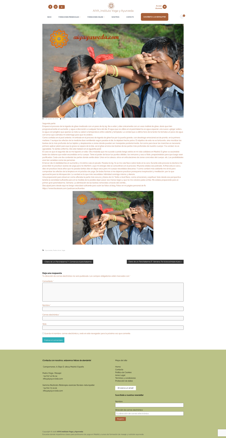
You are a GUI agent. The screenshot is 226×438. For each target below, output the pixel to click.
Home (118, 367)
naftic (64, 119)
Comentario (48, 281)
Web (44, 324)
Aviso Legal (120, 375)
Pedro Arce (57, 250)
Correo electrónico (51, 315)
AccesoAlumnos (158, 7)
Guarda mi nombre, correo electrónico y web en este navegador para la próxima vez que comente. (87, 333)
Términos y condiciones (125, 378)
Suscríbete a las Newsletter (154, 17)
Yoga (63, 250)
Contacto (130, 17)
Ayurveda (48, 250)
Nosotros (115, 17)
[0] (182, 17)
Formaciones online (95, 17)
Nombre (46, 305)
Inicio (49, 17)
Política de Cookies (123, 372)
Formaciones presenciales (69, 17)
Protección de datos (124, 381)
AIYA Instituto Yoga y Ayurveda (70, 432)
